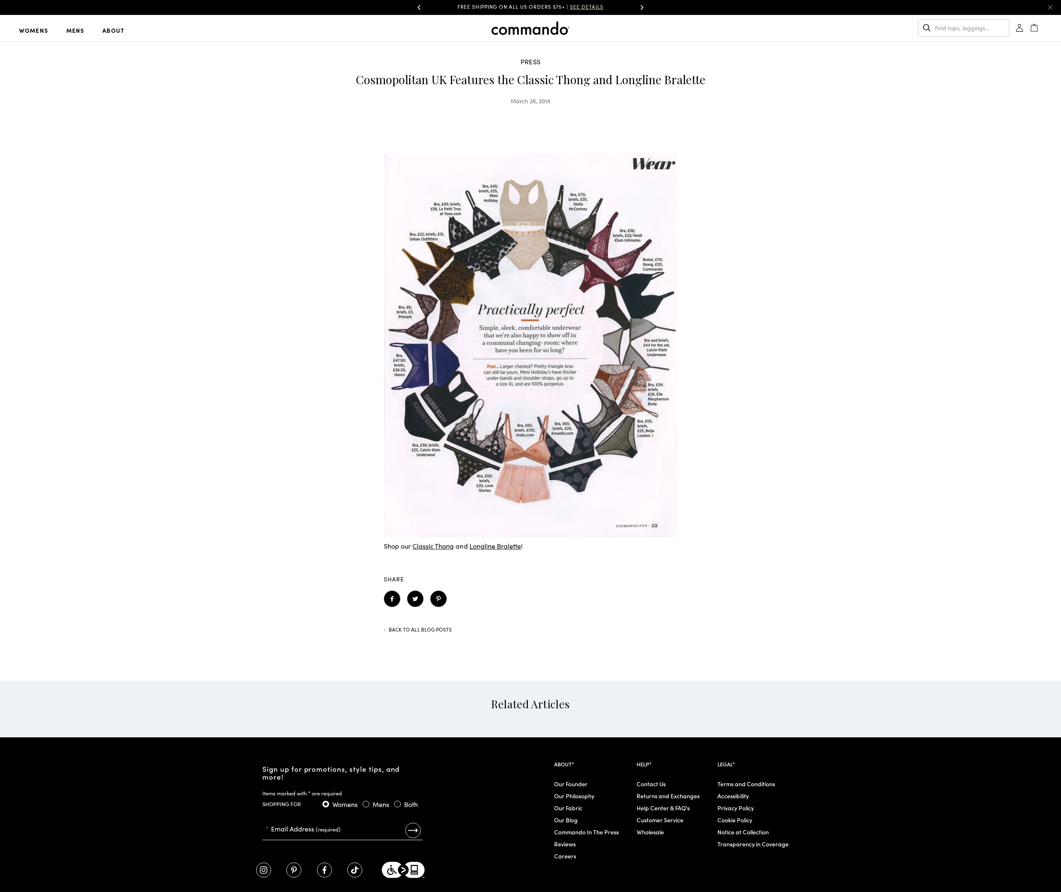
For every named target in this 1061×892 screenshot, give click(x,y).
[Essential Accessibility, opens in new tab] (403, 870)
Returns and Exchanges (668, 796)
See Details (586, 6)
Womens (33, 30)
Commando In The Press (586, 832)
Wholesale (650, 832)
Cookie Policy (734, 820)
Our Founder (571, 784)
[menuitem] (40, 30)
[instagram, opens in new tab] (263, 870)
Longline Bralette (495, 545)
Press (530, 61)
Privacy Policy (735, 808)
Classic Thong (433, 545)
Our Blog (566, 820)
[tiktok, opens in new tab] (354, 870)
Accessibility (733, 796)
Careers (565, 856)
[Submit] (413, 830)
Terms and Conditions (746, 784)
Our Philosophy (574, 796)
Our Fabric (568, 808)
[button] (419, 7)
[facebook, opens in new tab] (324, 870)
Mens (75, 30)
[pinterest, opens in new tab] (293, 870)
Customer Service (660, 820)
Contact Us (651, 784)
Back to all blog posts (420, 629)
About (113, 30)
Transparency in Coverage (753, 844)
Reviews (565, 844)
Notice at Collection (743, 832)
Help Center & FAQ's (663, 808)
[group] (530, 7)
